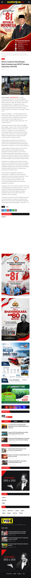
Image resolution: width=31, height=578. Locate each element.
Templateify (17, 576)
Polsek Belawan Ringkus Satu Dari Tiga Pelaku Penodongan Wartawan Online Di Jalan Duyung (17, 532)
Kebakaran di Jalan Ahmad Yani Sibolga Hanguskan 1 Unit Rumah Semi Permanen (18, 455)
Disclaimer (19, 573)
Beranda (3, 53)
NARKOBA (9, 513)
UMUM (7, 53)
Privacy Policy (9, 573)
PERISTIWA (15, 513)
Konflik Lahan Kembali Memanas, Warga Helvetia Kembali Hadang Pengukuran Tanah (17, 461)
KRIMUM (3, 513)
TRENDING (21, 513)
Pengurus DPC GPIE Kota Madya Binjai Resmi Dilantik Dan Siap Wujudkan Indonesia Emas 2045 (18, 433)
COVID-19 (4, 510)
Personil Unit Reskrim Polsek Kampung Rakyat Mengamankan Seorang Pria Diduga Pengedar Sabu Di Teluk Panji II (18, 426)
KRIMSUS (22, 510)
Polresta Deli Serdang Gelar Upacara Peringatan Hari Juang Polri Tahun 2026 (18, 538)
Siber (24, 573)
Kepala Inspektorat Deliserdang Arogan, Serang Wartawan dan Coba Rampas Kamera (17, 449)
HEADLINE (17, 510)
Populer (6, 421)
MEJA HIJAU (4, 500)
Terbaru (15, 421)
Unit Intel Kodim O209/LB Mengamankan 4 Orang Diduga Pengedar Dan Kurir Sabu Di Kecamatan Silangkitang (18, 439)
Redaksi (14, 573)
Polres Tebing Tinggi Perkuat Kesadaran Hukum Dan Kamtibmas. (18, 544)
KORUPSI (4, 497)
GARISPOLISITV (10, 510)
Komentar (25, 421)
